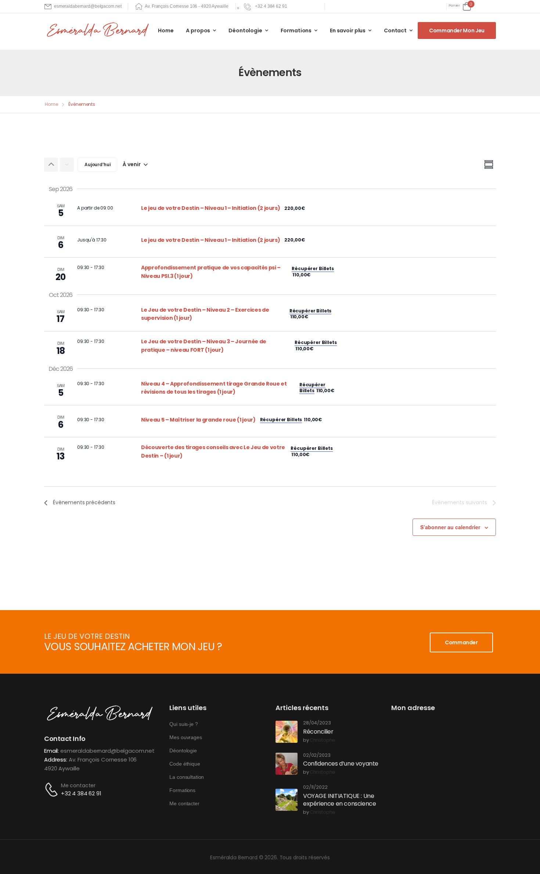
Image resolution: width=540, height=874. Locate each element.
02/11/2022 (315, 787)
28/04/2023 (317, 723)
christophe (323, 740)
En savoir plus (348, 30)
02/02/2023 (317, 755)
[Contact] (52, 789)
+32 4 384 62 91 (81, 793)
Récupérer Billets (313, 268)
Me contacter (78, 785)
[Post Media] (287, 732)
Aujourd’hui (97, 164)
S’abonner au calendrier (450, 527)
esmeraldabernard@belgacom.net (107, 751)
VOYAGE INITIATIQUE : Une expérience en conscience (339, 800)
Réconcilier (318, 731)
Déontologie (245, 30)
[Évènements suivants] (67, 165)
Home (165, 30)
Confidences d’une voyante (340, 763)
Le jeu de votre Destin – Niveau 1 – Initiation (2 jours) (210, 208)
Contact (395, 30)
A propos (198, 30)
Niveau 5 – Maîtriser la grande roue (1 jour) (198, 419)
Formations (296, 30)
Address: (55, 759)
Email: (51, 751)
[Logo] (99, 30)
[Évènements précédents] (51, 165)
